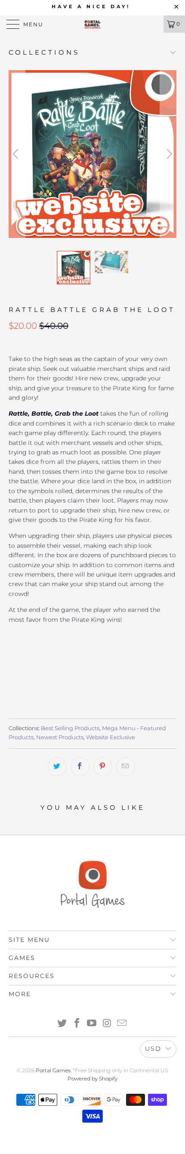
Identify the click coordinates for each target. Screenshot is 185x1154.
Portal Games (53, 1070)
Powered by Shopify (92, 1078)
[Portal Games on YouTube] (92, 1024)
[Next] (168, 154)
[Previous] (16, 154)
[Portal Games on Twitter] (62, 1024)
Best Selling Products (70, 728)
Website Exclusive (110, 737)
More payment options (93, 684)
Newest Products (59, 737)
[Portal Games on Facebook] (77, 1024)
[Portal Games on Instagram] (107, 1024)
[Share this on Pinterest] (102, 766)
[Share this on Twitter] (57, 766)
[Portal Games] (92, 24)
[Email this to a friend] (125, 766)
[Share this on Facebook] (80, 766)
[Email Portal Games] (122, 1024)
